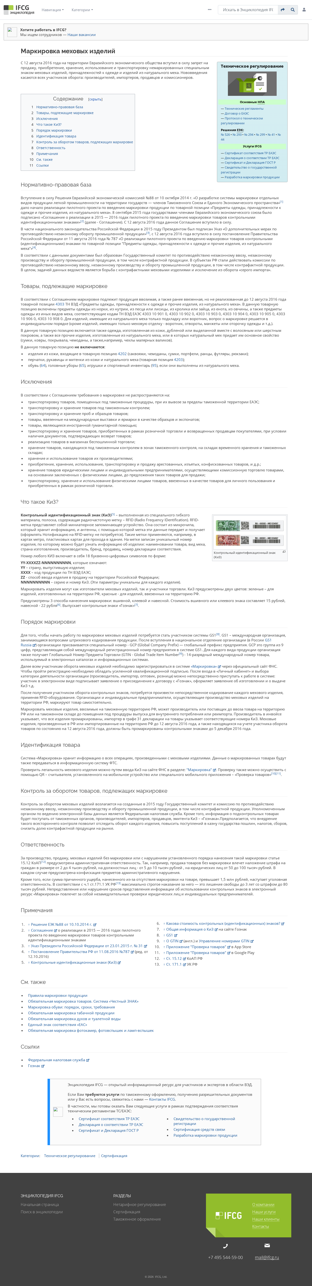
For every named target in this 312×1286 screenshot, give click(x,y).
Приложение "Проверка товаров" (196, 946)
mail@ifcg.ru (267, 1257)
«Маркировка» (204, 666)
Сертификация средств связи (199, 1129)
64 (43, 365)
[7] (136, 604)
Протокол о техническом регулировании (242, 120)
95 (154, 365)
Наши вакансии (82, 34)
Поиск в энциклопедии (42, 1212)
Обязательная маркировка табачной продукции (71, 1012)
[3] (148, 232)
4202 (122, 353)
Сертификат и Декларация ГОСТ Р (250, 162)
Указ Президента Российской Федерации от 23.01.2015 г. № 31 (87, 945)
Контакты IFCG (162, 1099)
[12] (43, 861)
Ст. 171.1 (174, 964)
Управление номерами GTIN (224, 940)
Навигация (51, 9)
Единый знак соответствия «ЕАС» (57, 1024)
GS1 (169, 935)
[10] (273, 773)
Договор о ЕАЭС (237, 113)
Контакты (260, 1227)
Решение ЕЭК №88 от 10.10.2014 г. (61, 924)
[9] (180, 653)
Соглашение (42, 930)
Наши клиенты (266, 1219)
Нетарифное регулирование (139, 1204)
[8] (218, 634)
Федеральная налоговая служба (56, 1059)
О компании (263, 1205)
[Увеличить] (284, 551)
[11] (278, 773)
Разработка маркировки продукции (252, 177)
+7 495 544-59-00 (225, 1256)
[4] (34, 247)
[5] (113, 514)
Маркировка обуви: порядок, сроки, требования (71, 1007)
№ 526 (225, 134)
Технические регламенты (244, 108)
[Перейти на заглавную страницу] (19, 11)
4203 (178, 359)
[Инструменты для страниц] (211, 9)
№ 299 (260, 134)
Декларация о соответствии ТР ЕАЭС (252, 158)
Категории (81, 9)
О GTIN (172, 940)
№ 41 (271, 134)
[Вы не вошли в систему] (305, 9)
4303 (60, 304)
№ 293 (237, 134)
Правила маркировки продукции (58, 995)
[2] (82, 221)
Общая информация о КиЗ (190, 929)
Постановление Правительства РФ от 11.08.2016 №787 (80, 951)
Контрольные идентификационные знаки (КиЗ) (74, 962)
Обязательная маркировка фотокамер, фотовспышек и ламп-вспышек (91, 1030)
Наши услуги (264, 1212)
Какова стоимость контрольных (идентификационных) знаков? (223, 923)
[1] (281, 201)
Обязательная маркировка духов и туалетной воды (74, 1018)
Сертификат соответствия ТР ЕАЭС (250, 153)
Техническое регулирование (69, 1155)
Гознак (34, 1065)
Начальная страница (40, 1204)
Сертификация (114, 1155)
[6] (58, 604)
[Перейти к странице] (283, 9)
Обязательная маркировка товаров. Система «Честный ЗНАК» (83, 1001)
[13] (118, 883)
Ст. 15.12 (174, 958)
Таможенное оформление (137, 1219)
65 (82, 365)
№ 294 (248, 134)
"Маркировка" (199, 769)
